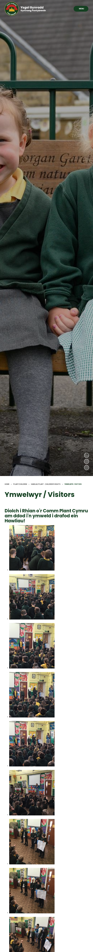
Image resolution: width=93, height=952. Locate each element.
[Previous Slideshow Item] (86, 461)
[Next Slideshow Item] (86, 455)
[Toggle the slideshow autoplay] (86, 467)
